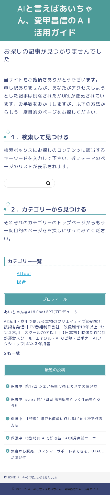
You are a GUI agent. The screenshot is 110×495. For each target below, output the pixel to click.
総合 (21, 282)
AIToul (24, 273)
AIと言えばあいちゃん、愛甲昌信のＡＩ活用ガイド (55, 20)
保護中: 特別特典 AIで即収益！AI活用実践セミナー (55, 438)
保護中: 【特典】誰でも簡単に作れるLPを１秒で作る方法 (57, 422)
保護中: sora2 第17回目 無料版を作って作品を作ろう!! (56, 402)
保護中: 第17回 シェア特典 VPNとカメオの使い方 (54, 386)
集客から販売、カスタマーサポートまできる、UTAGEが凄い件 (57, 454)
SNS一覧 (12, 353)
